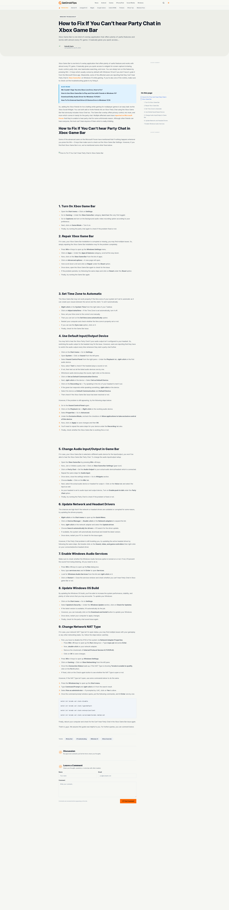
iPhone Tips (130, 7)
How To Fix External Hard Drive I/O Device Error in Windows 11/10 (85, 100)
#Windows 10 (94, 739)
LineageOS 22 (83, 7)
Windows (140, 3)
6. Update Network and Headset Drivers (156, 120)
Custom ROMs (112, 7)
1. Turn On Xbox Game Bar (151, 102)
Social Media (131, 3)
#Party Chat (69, 739)
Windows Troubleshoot (68, 16)
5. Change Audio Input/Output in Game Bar (155, 116)
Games (111, 3)
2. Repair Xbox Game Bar (151, 105)
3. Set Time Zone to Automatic (153, 109)
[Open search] (163, 3)
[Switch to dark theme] (168, 3)
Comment (62, 780)
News (96, 3)
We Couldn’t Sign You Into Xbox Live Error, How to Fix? (81, 90)
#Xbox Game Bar (107, 739)
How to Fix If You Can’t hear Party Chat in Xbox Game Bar (154, 98)
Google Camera (101, 7)
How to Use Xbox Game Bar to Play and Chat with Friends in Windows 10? (89, 93)
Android (103, 3)
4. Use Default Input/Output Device (154, 112)
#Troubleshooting (81, 739)
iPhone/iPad (120, 3)
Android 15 (74, 7)
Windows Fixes (141, 7)
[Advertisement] (97, 284)
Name (61, 772)
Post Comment (129, 801)
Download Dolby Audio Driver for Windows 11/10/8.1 (80, 97)
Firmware (121, 7)
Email (100, 772)
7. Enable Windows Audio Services (154, 124)
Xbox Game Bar (75, 78)
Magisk (92, 7)
